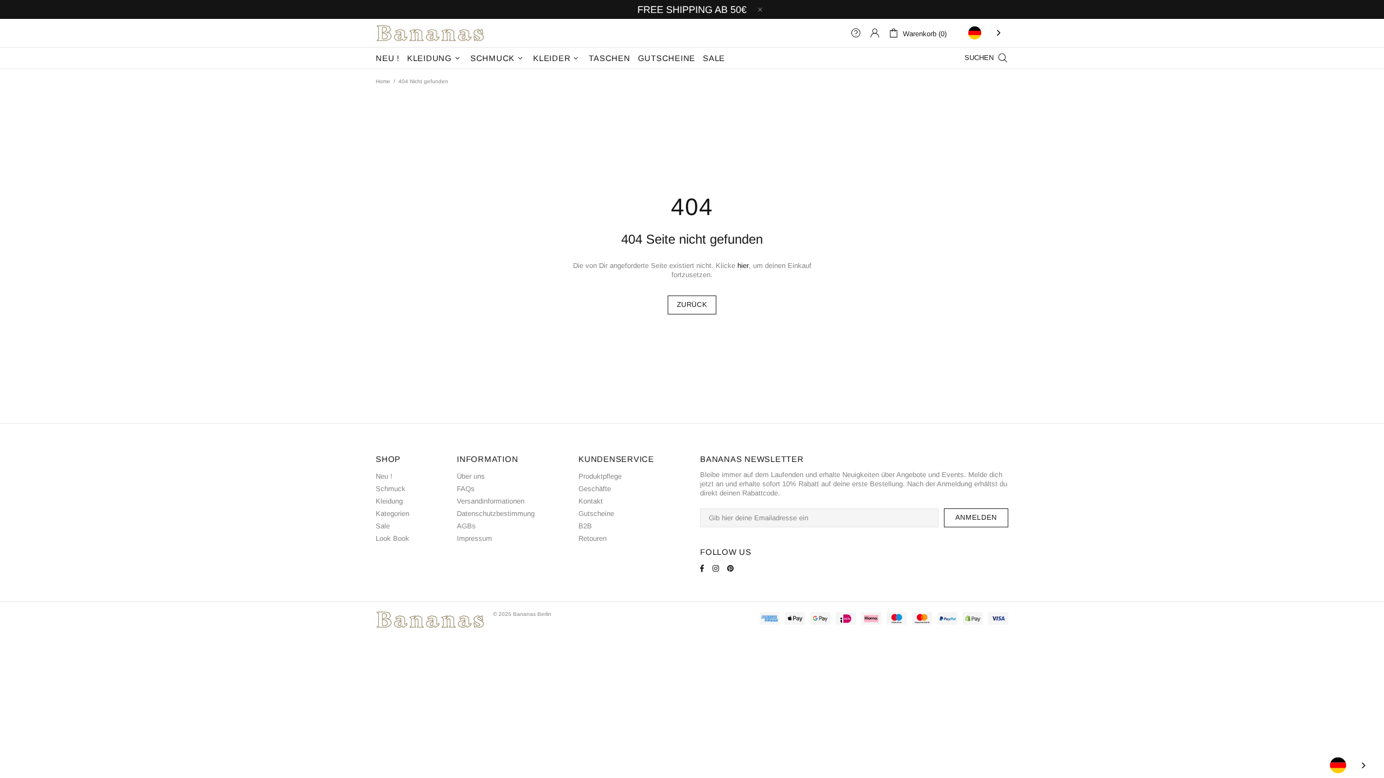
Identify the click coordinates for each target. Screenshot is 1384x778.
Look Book (392, 538)
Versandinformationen (490, 501)
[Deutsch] (985, 33)
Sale (383, 526)
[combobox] (985, 33)
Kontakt (590, 501)
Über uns (471, 476)
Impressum (474, 538)
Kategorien (392, 513)
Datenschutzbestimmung (496, 513)
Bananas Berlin (430, 33)
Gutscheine (596, 513)
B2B (585, 526)
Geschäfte (594, 489)
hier (743, 265)
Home (383, 81)
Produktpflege (600, 476)
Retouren (592, 538)
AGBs (466, 526)
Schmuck (390, 489)
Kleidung (389, 501)
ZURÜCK (692, 304)
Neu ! (384, 476)
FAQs (466, 489)
